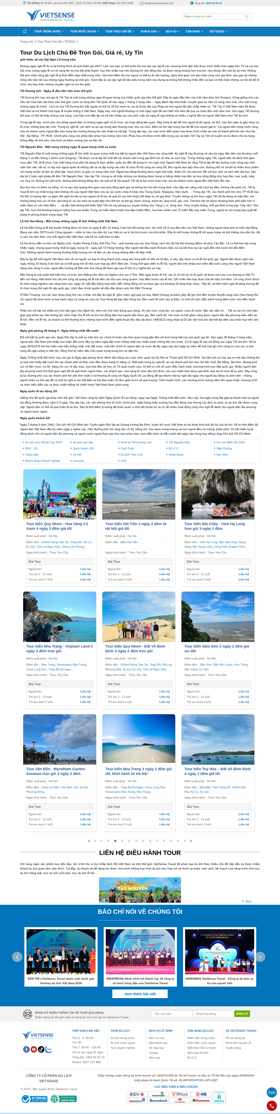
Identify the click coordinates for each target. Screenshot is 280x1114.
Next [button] (260, 957)
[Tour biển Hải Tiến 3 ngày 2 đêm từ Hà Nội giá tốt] (138, 496)
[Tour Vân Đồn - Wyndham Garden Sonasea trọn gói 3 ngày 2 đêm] (59, 741)
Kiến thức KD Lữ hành (201, 1047)
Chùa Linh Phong (73, 546)
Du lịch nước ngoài (122, 1042)
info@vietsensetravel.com (159, 3)
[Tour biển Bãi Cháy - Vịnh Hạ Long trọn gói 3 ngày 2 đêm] (217, 496)
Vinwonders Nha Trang (72, 664)
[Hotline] (272, 1106)
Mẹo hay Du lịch (197, 1052)
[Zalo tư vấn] (272, 1092)
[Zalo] (48, 1049)
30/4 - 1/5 (31, 448)
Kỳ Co (88, 542)
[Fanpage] (26, 1049)
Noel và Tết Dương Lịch (136, 442)
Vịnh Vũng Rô (222, 787)
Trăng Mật (31, 454)
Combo (153, 1052)
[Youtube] (34, 1049)
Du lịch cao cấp (83, 442)
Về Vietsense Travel (241, 1030)
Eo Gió (30, 546)
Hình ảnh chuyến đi (238, 1042)
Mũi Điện (205, 787)
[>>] (191, 841)
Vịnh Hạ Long (208, 542)
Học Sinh (222, 454)
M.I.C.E (173, 448)
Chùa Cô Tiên (200, 669)
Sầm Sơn (206, 664)
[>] (185, 841)
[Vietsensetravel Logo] (37, 1034)
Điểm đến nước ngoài (201, 1042)
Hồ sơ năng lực (236, 1038)
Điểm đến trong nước (201, 1038)
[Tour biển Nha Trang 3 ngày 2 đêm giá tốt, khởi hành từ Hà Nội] (138, 738)
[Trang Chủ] (50, 14)
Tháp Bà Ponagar (59, 669)
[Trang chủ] (24, 31)
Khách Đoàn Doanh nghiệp (42, 460)
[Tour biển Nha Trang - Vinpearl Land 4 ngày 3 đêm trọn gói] (59, 618)
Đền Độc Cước (223, 664)
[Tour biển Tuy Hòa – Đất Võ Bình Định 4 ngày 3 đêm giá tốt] (217, 741)
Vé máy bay (156, 1047)
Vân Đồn (66, 787)
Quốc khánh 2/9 (83, 448)
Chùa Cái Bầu (50, 787)
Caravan (78, 460)
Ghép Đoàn (176, 454)
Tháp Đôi (76, 542)
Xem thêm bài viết (140, 994)
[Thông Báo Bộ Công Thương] (34, 1099)
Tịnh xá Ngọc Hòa (48, 546)
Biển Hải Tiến (129, 542)
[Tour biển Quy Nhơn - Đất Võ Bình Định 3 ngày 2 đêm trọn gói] (138, 618)
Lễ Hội (77, 454)
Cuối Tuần (127, 448)
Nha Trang (48, 664)
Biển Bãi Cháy (228, 542)
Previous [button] (17, 957)
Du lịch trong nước (122, 1038)
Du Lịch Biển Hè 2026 (230, 442)
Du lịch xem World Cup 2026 (43, 442)
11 (171, 841)
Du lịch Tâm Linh (132, 454)
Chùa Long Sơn (36, 669)
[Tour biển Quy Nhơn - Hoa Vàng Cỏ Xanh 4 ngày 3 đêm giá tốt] (59, 496)
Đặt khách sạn (158, 1042)
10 (164, 841)
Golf (123, 460)
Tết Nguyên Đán (179, 442)
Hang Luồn (205, 546)
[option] (61, 957)
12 (178, 841)
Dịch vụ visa (156, 1038)
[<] (95, 841)
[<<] (89, 841)
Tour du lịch (119, 1030)
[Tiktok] (41, 1049)
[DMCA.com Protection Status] (219, 1097)
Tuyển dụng (233, 1047)
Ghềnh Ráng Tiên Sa (55, 542)
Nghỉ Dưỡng (224, 448)
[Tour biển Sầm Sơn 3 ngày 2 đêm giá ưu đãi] (217, 618)
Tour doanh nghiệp (122, 1047)
